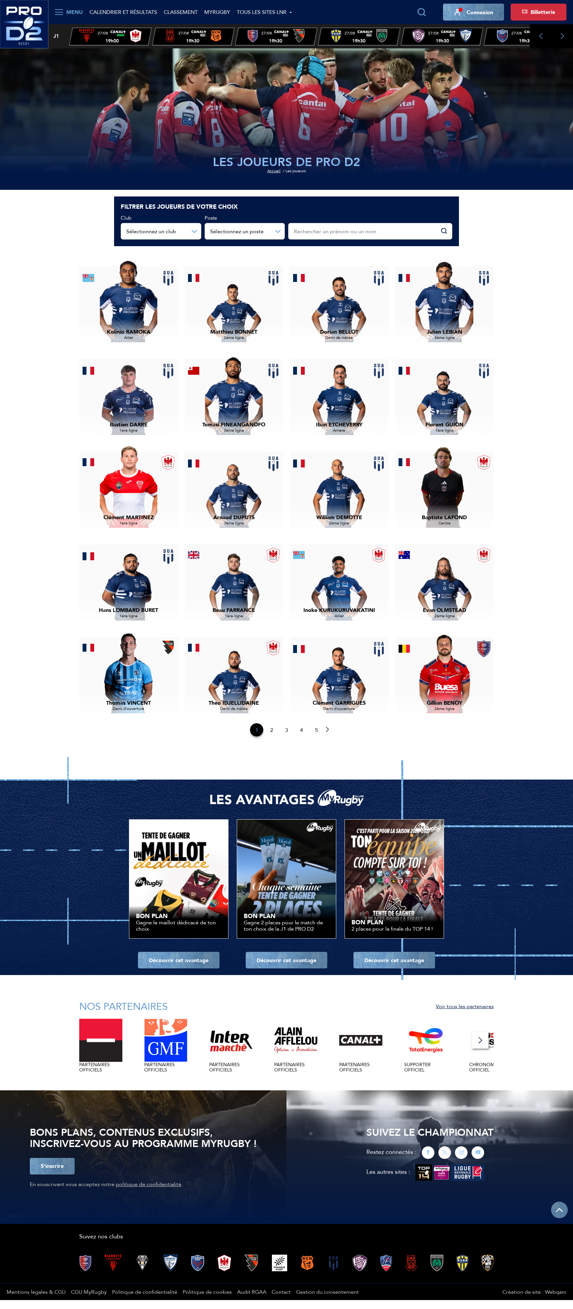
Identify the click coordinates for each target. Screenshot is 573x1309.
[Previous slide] (540, 36)
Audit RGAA (251, 1292)
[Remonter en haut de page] (559, 1210)
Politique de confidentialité (144, 1292)
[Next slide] (562, 36)
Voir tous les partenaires (465, 1006)
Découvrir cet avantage (179, 960)
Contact (281, 1292)
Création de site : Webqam (534, 1292)
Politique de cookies (207, 1292)
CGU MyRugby (89, 1292)
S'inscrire (52, 1166)
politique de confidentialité (148, 1184)
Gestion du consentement (327, 1292)
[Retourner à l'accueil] (24, 23)
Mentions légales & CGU (36, 1292)
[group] (110, 36)
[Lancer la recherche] (421, 12)
